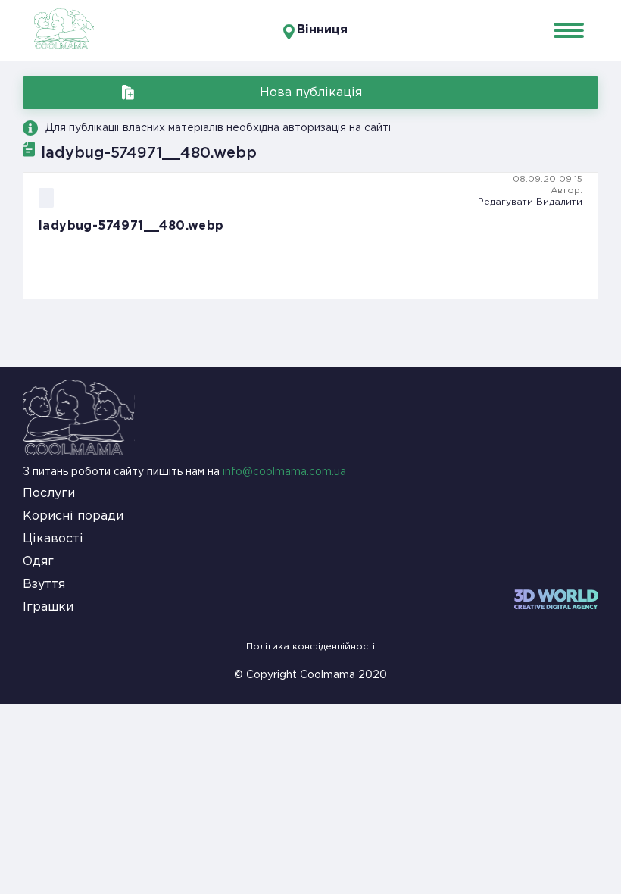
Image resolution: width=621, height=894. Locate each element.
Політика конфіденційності (310, 646)
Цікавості (53, 539)
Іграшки (48, 607)
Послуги (49, 493)
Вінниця (322, 30)
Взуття (44, 584)
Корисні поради (73, 516)
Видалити (559, 202)
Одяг (38, 561)
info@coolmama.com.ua (284, 472)
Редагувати (505, 202)
